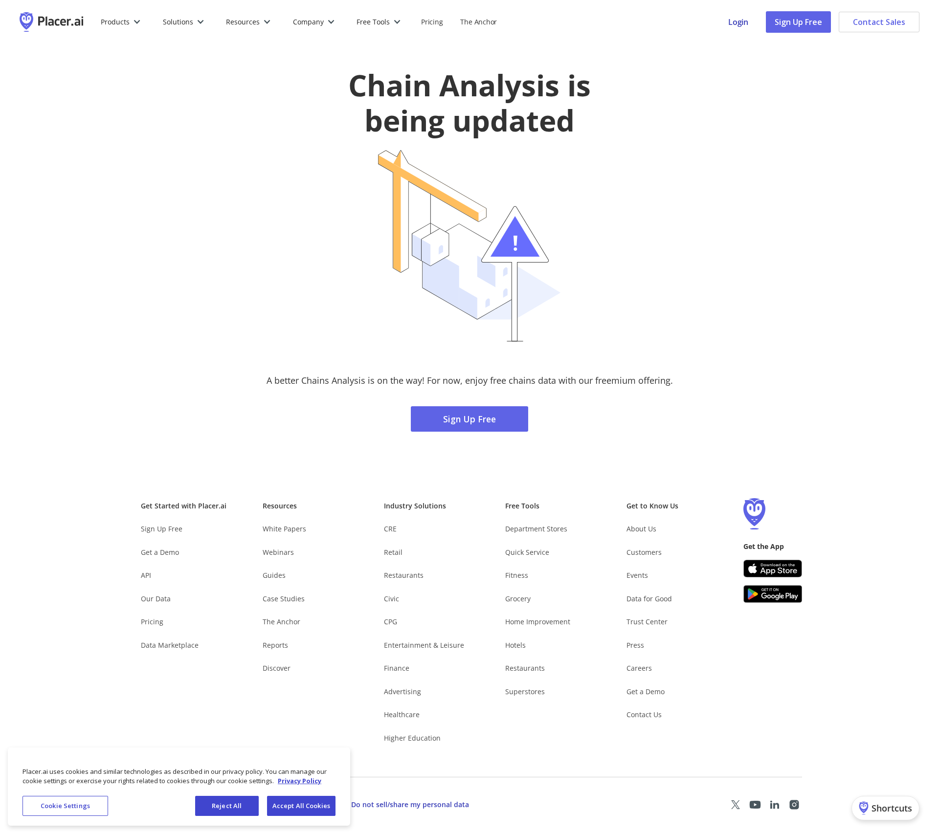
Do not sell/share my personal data (410, 804)
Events (637, 575)
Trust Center (647, 621)
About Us (641, 528)
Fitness (516, 575)
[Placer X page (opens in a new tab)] (735, 804)
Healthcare (402, 714)
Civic (391, 598)
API (146, 575)
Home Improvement (537, 621)
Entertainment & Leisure (424, 645)
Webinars (278, 552)
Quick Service (527, 552)
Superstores (525, 691)
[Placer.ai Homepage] (51, 22)
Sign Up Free (798, 22)
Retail (393, 552)
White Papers (284, 528)
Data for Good (649, 598)
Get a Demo (160, 552)
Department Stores (536, 528)
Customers (644, 552)
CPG (390, 621)
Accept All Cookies (301, 805)
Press (635, 645)
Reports (275, 645)
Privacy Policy (299, 781)
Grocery (518, 598)
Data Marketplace (170, 645)
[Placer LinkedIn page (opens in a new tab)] (774, 804)
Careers (639, 668)
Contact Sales (879, 22)
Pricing (432, 21)
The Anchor (281, 621)
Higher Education (412, 738)
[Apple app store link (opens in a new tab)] (772, 568)
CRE (390, 528)
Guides (274, 575)
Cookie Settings (65, 805)
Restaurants (404, 575)
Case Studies (284, 598)
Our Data (156, 598)
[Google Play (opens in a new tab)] (772, 594)
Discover (277, 668)
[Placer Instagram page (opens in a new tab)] (794, 804)
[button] (121, 22)
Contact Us (644, 714)
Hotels (515, 645)
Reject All (227, 805)
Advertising (402, 691)
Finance (396, 668)
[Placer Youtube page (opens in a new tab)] (755, 804)
